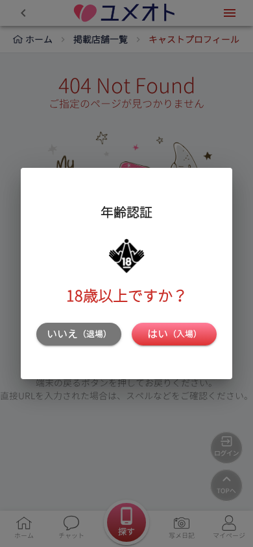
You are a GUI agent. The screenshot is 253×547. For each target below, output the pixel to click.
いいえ (79, 334)
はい (174, 334)
